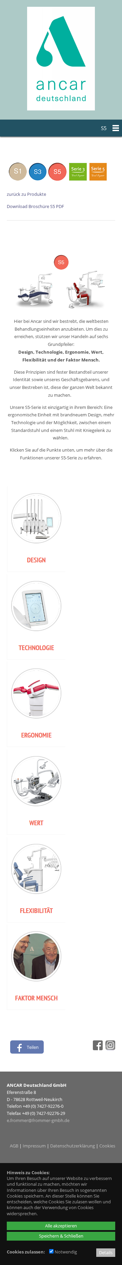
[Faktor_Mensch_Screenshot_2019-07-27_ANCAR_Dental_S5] (36, 1008)
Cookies (107, 1146)
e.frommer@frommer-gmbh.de (38, 1120)
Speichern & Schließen (61, 1236)
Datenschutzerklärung (72, 1146)
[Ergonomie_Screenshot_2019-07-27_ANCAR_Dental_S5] (36, 745)
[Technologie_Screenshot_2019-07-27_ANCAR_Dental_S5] (36, 658)
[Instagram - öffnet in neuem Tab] (109, 1048)
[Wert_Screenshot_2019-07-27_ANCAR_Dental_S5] (36, 833)
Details (106, 1252)
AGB (14, 1146)
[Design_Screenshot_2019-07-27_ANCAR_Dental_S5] (36, 570)
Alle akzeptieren (61, 1226)
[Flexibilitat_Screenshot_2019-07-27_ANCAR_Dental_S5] (36, 921)
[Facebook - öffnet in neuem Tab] (97, 1048)
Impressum (34, 1146)
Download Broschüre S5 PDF (35, 206)
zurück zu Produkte (26, 194)
